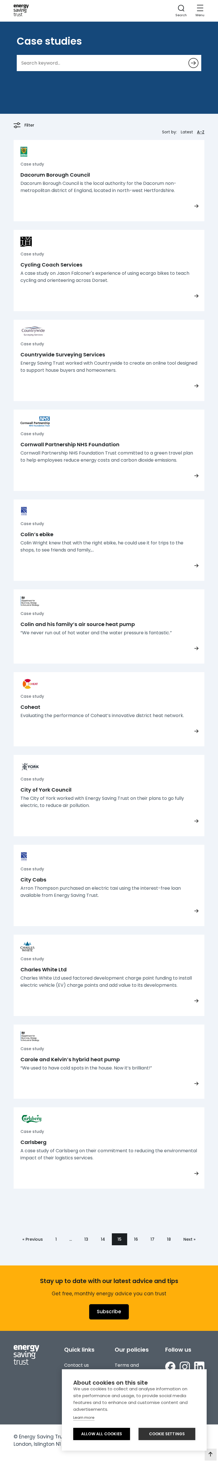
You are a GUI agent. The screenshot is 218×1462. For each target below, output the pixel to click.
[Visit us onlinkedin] (199, 1368)
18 (169, 1239)
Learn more (84, 1417)
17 (152, 1239)
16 (136, 1239)
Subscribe (109, 1311)
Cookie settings (167, 1434)
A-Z (200, 132)
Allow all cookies (101, 1434)
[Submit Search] (193, 63)
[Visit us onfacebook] (170, 1368)
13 (86, 1239)
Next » (189, 1239)
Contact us (76, 1365)
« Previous (32, 1239)
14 (103, 1239)
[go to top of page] (211, 1455)
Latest (187, 132)
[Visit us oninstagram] (185, 1368)
